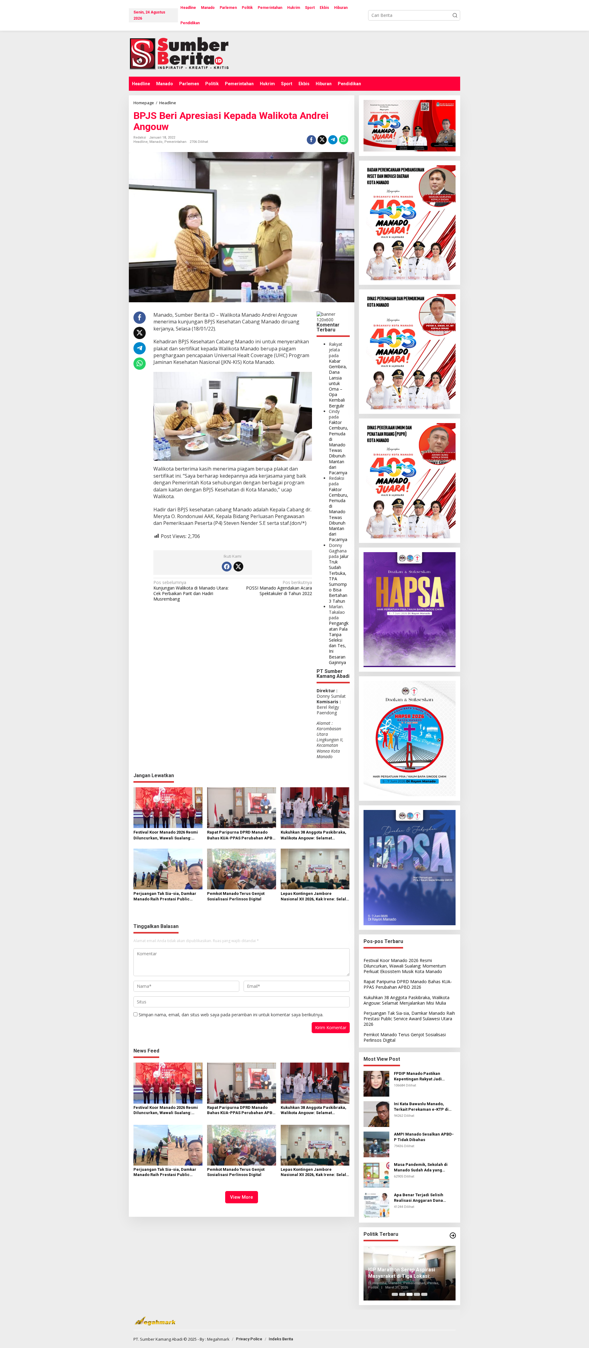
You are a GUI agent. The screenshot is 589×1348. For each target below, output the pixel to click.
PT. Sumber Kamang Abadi (158, 1339)
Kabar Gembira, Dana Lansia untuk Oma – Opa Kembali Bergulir (338, 383)
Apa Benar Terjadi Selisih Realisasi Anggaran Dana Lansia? (418, 1198)
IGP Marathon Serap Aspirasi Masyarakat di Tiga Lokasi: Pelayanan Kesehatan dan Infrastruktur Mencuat (401, 1273)
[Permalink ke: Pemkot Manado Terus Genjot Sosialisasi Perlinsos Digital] (241, 868)
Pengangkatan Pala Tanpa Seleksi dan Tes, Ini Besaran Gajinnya (338, 642)
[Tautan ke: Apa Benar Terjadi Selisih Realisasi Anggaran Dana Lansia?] (376, 1205)
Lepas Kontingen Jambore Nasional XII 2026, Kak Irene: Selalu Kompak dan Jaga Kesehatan (314, 896)
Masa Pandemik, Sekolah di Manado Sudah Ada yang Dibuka (421, 1167)
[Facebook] (227, 566)
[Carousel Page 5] (424, 1294)
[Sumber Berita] (185, 53)
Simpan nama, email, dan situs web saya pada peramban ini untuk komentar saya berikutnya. (231, 1015)
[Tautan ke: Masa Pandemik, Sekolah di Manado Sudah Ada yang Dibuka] (376, 1174)
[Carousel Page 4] (417, 1294)
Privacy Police (249, 1339)
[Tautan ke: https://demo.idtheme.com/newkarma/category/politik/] (452, 1235)
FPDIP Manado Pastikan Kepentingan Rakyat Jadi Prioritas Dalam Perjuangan (421, 1076)
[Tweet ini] (322, 139)
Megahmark (218, 1339)
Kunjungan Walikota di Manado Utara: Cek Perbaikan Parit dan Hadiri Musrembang (191, 591)
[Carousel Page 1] (395, 1294)
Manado (156, 142)
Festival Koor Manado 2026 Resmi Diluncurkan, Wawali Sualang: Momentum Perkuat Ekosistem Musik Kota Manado (165, 835)
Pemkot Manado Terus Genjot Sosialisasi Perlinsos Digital (235, 896)
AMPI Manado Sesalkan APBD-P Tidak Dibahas (424, 1137)
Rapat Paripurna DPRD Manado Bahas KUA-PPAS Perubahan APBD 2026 (241, 835)
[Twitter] (238, 566)
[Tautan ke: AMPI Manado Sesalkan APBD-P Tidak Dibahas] (376, 1144)
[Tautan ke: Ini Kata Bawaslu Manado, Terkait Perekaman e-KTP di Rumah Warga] (376, 1114)
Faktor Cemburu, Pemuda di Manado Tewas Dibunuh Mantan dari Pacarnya (338, 447)
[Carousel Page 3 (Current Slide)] (409, 1294)
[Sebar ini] (311, 139)
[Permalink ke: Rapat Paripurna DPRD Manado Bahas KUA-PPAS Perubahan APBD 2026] (241, 807)
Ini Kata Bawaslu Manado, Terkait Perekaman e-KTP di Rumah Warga (421, 1107)
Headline (140, 142)
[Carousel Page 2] (402, 1294)
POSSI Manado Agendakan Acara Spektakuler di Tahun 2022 (279, 588)
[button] (455, 15)
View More (241, 1197)
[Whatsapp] (343, 139)
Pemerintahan (175, 142)
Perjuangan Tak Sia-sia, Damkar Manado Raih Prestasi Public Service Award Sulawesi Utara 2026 (167, 896)
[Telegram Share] (332, 139)
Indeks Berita (281, 1339)
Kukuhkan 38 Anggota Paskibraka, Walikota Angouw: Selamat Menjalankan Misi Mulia (313, 835)
